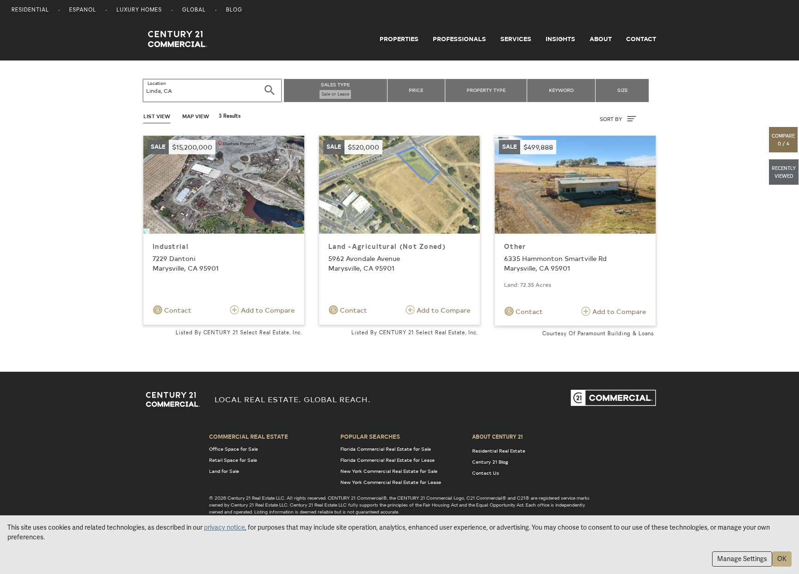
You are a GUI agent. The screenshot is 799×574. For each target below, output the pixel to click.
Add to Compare (267, 310)
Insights (560, 38)
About (601, 38)
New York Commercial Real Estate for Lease (390, 482)
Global (194, 10)
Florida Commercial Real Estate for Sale (385, 449)
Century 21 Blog (490, 462)
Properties (399, 38)
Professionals (459, 38)
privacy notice (224, 527)
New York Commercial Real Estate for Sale (388, 471)
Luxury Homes (139, 10)
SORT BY (612, 118)
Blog (234, 10)
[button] (784, 139)
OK (782, 559)
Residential (30, 10)
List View (156, 116)
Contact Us (485, 473)
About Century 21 (497, 436)
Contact (641, 38)
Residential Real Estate (498, 450)
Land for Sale (224, 471)
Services (515, 38)
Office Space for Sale (233, 449)
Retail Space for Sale (233, 460)
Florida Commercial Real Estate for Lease (387, 460)
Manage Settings (742, 559)
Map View (195, 116)
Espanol (82, 10)
